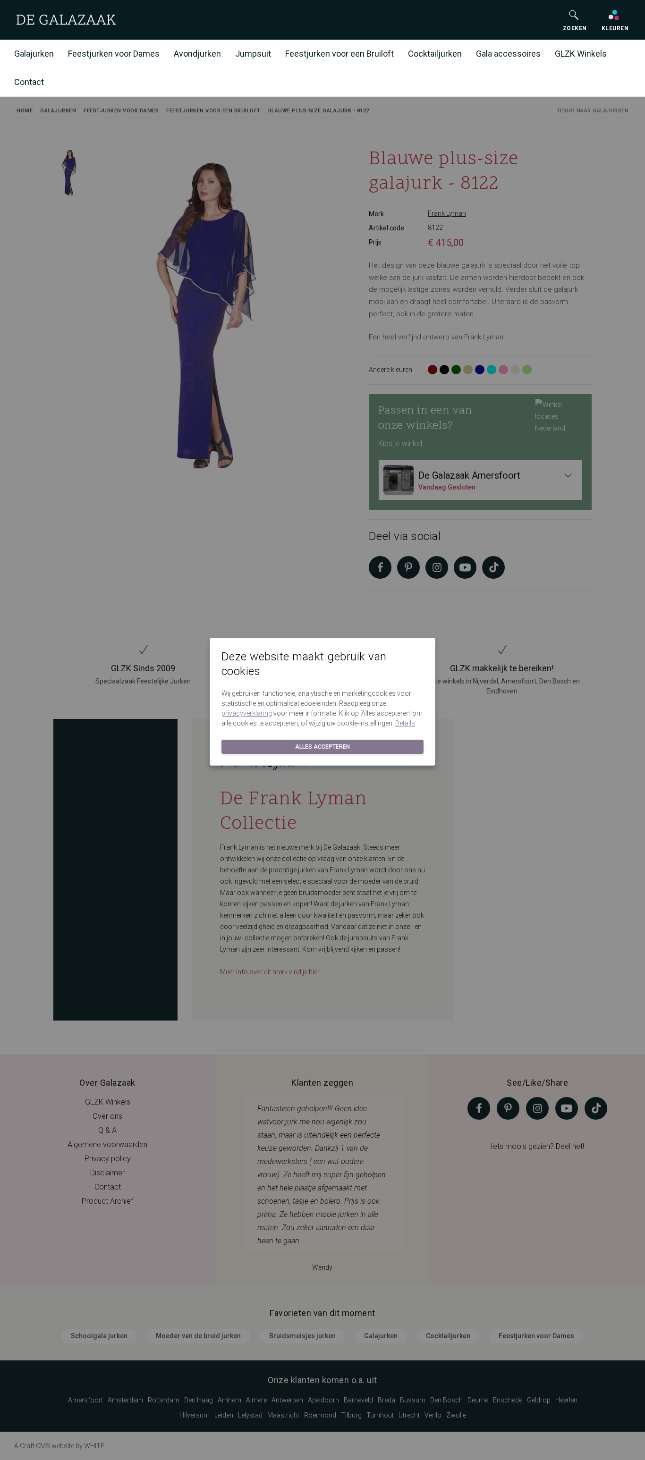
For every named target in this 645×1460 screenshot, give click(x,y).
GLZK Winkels (581, 54)
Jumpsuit (253, 54)
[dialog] (322, 730)
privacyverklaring (246, 713)
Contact (29, 82)
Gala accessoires (508, 54)
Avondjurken (197, 54)
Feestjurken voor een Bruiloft (339, 54)
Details (405, 723)
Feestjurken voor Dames (114, 54)
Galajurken (34, 54)
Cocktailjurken (435, 54)
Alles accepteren (322, 746)
